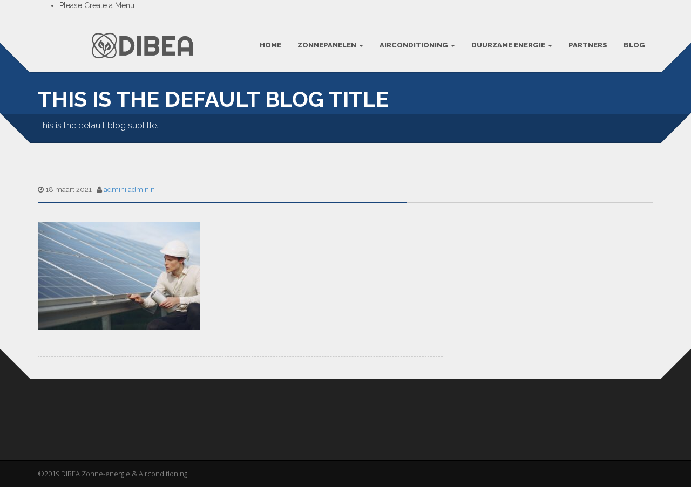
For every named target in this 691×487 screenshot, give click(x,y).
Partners (587, 45)
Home (270, 45)
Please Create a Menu (96, 5)
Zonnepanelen (327, 45)
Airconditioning (415, 45)
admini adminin (129, 190)
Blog (634, 45)
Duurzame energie (509, 45)
